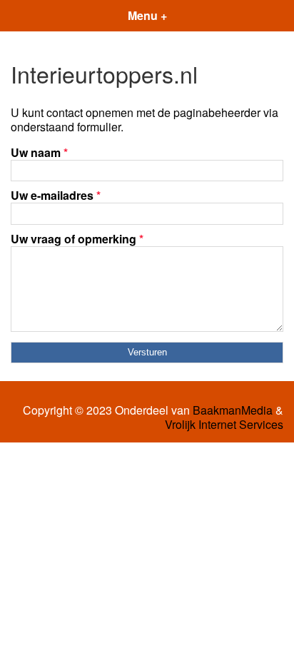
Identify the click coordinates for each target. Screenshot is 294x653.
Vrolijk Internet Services (224, 424)
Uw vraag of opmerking (77, 239)
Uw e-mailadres (56, 195)
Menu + (147, 15)
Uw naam (39, 152)
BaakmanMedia (233, 410)
